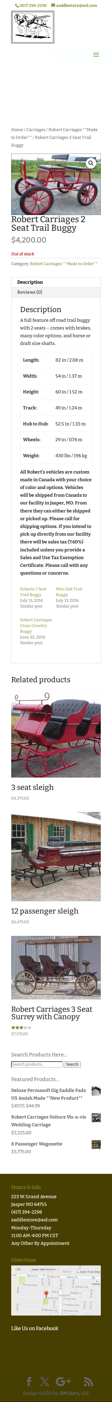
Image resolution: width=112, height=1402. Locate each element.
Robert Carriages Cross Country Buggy (36, 626)
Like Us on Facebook (34, 1328)
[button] (91, 163)
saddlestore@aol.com (34, 1219)
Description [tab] (30, 282)
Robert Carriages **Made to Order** (64, 263)
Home (17, 129)
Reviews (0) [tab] (29, 292)
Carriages (35, 129)
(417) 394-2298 (26, 1212)
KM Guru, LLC (74, 1393)
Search (72, 1064)
